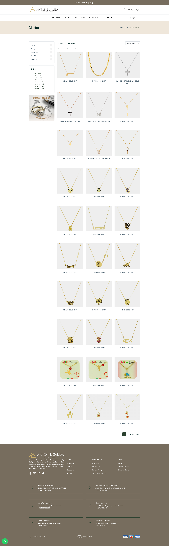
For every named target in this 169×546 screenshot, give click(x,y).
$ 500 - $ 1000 (38, 82)
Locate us (70, 463)
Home (121, 27)
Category (55, 18)
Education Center (123, 470)
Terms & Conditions (99, 473)
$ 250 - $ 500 (38, 79)
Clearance (109, 18)
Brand (67, 18)
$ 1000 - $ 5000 (39, 84)
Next (132, 434)
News (120, 460)
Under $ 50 (37, 73)
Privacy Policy (97, 470)
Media (120, 463)
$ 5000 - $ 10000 (39, 86)
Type (44, 18)
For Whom (34, 56)
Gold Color (35, 59)
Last (137, 434)
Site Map (70, 473)
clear (77, 49)
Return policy (96, 466)
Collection (79, 18)
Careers (69, 466)
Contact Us (71, 470)
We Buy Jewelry (123, 466)
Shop (126, 27)
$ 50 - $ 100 (37, 75)
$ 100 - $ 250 (38, 77)
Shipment (95, 463)
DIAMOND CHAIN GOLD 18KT (70, 121)
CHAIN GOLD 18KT (70, 81)
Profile (69, 460)
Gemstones (94, 18)
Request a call (97, 460)
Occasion (34, 52)
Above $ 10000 (39, 88)
